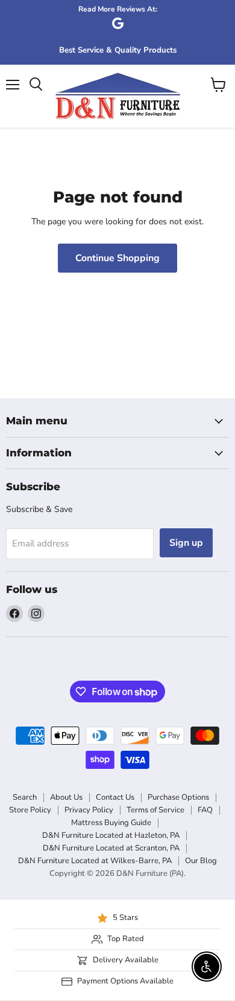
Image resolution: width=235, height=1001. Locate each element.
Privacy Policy (88, 810)
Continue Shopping (117, 258)
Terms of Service (155, 810)
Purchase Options (178, 797)
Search (25, 797)
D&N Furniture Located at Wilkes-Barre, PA (95, 860)
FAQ (205, 810)
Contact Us (115, 797)
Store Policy (30, 810)
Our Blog (201, 860)
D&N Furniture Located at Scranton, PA (111, 848)
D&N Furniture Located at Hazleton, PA (111, 835)
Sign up (186, 542)
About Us (66, 797)
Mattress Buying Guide (111, 822)
